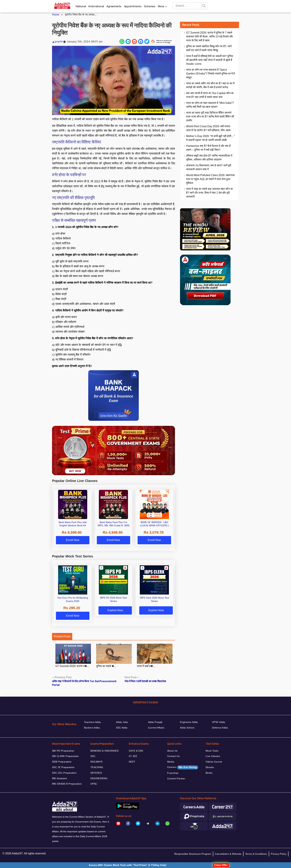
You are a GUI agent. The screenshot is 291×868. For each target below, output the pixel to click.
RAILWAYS (96, 761)
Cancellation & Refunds (228, 853)
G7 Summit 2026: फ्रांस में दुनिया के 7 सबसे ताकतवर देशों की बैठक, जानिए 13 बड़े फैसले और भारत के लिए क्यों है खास (209, 36)
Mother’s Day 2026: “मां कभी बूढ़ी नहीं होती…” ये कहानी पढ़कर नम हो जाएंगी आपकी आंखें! (210, 138)
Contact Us (173, 756)
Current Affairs (156, 727)
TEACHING (96, 767)
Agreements (113, 6)
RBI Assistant (59, 778)
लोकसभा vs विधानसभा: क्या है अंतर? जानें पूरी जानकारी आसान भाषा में (208, 167)
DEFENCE (96, 772)
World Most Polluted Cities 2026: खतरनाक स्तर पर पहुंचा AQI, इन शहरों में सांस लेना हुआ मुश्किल (210, 179)
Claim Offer (221, 865)
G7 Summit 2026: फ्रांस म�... (72, 666)
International (96, 6)
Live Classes (213, 756)
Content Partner (176, 778)
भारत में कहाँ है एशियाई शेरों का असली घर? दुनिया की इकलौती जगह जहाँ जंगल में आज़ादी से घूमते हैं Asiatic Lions (209, 60)
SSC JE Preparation (63, 767)
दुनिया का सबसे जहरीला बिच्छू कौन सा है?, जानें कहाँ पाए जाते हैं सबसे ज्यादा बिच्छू (209, 48)
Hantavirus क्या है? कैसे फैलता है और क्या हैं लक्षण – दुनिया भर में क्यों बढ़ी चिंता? (208, 147)
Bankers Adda (92, 727)
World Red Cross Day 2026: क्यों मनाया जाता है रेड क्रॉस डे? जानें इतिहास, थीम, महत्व (208, 128)
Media (170, 761)
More (161, 6)
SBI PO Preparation (63, 750)
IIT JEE (133, 756)
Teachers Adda (92, 722)
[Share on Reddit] (134, 41)
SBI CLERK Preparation (65, 756)
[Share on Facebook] (140, 41)
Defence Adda (220, 727)
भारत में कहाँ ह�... (146, 666)
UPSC (93, 783)
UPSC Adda (218, 722)
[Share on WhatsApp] (121, 41)
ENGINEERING (99, 778)
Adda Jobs (122, 722)
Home (55, 14)
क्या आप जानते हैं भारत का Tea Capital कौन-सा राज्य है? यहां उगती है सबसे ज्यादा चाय (210, 95)
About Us (172, 750)
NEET (132, 761)
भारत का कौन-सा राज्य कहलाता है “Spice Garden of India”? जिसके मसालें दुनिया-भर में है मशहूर (210, 73)
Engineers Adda (189, 722)
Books (209, 772)
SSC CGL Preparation (64, 772)
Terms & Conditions (256, 853)
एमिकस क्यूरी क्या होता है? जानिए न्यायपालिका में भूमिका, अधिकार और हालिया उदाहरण (209, 157)
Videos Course (214, 761)
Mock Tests (212, 750)
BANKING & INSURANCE (104, 750)
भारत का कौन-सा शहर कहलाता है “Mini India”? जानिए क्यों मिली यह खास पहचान (210, 104)
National (81, 6)
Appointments (133, 6)
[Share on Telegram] (128, 41)
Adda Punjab (155, 722)
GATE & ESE (136, 750)
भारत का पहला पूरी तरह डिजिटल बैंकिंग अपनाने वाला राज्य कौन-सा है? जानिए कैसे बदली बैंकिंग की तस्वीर (210, 116)
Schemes (149, 6)
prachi (59, 41)
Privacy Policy (278, 853)
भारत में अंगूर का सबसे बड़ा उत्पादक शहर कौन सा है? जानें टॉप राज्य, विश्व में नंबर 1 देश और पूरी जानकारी (209, 192)
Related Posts (62, 636)
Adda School (187, 727)
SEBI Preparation (62, 761)
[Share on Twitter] (146, 41)
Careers (182, 767)
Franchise (173, 773)
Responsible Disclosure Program (192, 853)
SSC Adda (121, 727)
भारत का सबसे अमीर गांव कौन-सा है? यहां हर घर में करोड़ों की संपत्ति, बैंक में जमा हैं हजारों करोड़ (210, 85)
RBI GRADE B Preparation (67, 783)
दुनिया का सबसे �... (106, 666)
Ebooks (210, 767)
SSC (92, 756)
